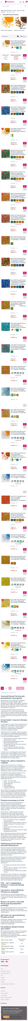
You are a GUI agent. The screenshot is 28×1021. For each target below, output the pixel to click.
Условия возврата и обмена (8, 984)
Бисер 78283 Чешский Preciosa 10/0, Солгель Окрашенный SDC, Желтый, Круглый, (18, 411)
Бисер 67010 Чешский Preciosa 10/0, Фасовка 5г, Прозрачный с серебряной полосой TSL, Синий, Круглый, (18, 109)
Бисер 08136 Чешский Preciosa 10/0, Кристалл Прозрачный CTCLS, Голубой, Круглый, (18, 536)
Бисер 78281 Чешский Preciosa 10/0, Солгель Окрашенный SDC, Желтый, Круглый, (18, 601)
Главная (3, 991)
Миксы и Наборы (5, 999)
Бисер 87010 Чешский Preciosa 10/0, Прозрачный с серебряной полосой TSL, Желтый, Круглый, (18, 645)
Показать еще (18, 49)
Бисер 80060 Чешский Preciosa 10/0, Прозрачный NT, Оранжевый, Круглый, (18, 130)
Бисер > (15, 10)
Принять (6, 1017)
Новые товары (4, 993)
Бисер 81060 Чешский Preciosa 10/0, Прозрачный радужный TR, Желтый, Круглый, (18, 558)
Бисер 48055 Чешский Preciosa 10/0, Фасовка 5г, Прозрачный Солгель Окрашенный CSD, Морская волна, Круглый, (18, 347)
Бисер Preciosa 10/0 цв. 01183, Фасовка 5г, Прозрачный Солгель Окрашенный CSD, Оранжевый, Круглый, (18, 515)
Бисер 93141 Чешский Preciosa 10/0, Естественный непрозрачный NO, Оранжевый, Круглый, (18, 498)
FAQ (2, 975)
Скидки (2, 981)
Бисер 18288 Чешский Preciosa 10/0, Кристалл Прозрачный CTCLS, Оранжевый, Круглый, (18, 368)
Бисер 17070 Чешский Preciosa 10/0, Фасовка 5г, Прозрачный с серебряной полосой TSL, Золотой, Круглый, (18, 260)
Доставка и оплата (5, 971)
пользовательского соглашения (10, 1014)
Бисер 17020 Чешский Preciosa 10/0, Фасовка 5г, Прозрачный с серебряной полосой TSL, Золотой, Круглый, (18, 87)
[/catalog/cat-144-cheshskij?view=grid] (18, 36)
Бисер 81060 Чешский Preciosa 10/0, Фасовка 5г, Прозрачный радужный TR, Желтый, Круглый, (18, 304)
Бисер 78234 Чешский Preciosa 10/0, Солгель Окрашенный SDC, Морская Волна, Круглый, (18, 389)
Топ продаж (4, 995)
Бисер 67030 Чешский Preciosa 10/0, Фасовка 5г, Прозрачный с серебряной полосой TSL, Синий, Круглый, (18, 282)
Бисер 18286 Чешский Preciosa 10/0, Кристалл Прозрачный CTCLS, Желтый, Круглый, (18, 579)
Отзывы (3, 977)
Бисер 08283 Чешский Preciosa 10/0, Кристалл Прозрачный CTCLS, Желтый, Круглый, (18, 623)
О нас (2, 969)
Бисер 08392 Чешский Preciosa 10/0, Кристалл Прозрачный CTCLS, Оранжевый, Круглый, (18, 433)
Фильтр (24, 36)
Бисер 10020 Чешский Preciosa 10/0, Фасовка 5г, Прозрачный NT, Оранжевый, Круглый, (18, 238)
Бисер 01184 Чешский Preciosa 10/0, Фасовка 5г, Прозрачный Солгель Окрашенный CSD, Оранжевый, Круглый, (18, 195)
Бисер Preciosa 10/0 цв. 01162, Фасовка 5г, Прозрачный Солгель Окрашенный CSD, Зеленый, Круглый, (18, 152)
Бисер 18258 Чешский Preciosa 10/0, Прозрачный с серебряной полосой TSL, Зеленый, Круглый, (18, 325)
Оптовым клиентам (5, 973)
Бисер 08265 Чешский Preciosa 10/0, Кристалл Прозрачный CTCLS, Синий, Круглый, (18, 666)
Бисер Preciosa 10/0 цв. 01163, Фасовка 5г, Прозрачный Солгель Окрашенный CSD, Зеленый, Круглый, (18, 174)
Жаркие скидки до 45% (6, 997)
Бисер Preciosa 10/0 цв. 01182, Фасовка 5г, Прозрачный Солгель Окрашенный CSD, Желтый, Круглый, (18, 66)
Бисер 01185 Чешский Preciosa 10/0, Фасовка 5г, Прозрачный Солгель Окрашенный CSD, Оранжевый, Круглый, (18, 217)
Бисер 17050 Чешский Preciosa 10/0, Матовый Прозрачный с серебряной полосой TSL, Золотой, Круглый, (18, 43)
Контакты (3, 979)
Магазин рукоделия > (7, 10)
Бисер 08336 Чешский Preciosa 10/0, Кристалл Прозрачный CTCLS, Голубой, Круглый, (18, 476)
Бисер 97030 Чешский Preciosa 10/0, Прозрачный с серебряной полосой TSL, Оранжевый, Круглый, (18, 455)
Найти (20, 688)
